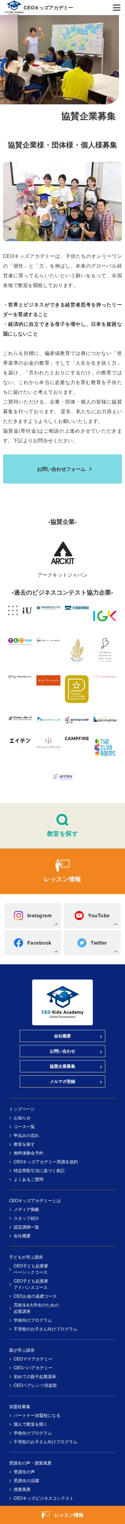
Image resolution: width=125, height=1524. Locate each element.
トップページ (22, 1109)
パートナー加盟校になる (37, 1415)
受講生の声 (24, 1471)
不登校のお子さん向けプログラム (45, 1329)
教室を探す (24, 1144)
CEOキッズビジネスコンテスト (44, 1498)
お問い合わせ (62, 1051)
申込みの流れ (26, 1135)
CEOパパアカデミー (33, 1367)
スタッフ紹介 (26, 1218)
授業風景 (22, 1489)
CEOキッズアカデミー (48, 7)
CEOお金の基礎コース (35, 1296)
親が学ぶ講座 (22, 1350)
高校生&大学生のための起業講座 (36, 1308)
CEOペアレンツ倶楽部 (35, 1385)
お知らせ (22, 1117)
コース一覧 (24, 1126)
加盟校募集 (19, 1406)
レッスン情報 (68, 1514)
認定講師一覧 (26, 1227)
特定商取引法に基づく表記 (39, 1170)
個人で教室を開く (31, 1424)
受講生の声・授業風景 (30, 1463)
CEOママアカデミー (33, 1359)
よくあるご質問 (28, 1179)
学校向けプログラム (33, 1320)
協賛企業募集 (62, 1066)
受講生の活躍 (26, 1480)
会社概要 (62, 1036)
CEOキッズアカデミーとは (35, 1200)
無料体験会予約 (28, 1153)
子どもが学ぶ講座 (26, 1257)
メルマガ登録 (62, 1081)
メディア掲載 (26, 1209)
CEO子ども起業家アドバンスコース (31, 1284)
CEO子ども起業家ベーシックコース (31, 1269)
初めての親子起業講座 (35, 1376)
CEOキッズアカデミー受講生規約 (46, 1161)
